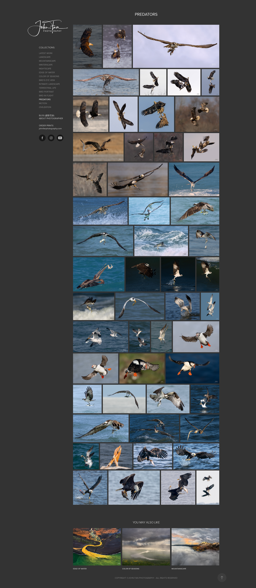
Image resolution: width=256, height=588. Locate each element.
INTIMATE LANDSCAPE (49, 84)
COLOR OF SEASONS (49, 76)
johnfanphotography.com (50, 128)
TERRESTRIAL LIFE (47, 87)
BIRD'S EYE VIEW (47, 80)
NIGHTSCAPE (45, 68)
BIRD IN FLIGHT (46, 95)
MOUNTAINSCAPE (47, 60)
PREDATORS (45, 99)
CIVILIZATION (45, 107)
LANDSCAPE (45, 57)
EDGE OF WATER (47, 72)
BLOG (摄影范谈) (46, 115)
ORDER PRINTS (46, 125)
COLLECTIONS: (47, 47)
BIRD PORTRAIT (46, 91)
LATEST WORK (45, 53)
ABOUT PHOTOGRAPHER (51, 118)
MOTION (43, 103)
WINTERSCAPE (46, 64)
